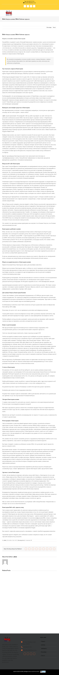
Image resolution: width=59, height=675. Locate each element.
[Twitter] (28, 654)
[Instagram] (34, 654)
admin (5, 540)
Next (54, 27)
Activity (43, 645)
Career (43, 655)
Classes (43, 641)
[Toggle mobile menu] (54, 12)
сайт (3, 116)
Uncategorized (21, 540)
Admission (44, 648)
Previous (49, 27)
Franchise (43, 652)
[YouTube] (31, 654)
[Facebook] (25, 654)
